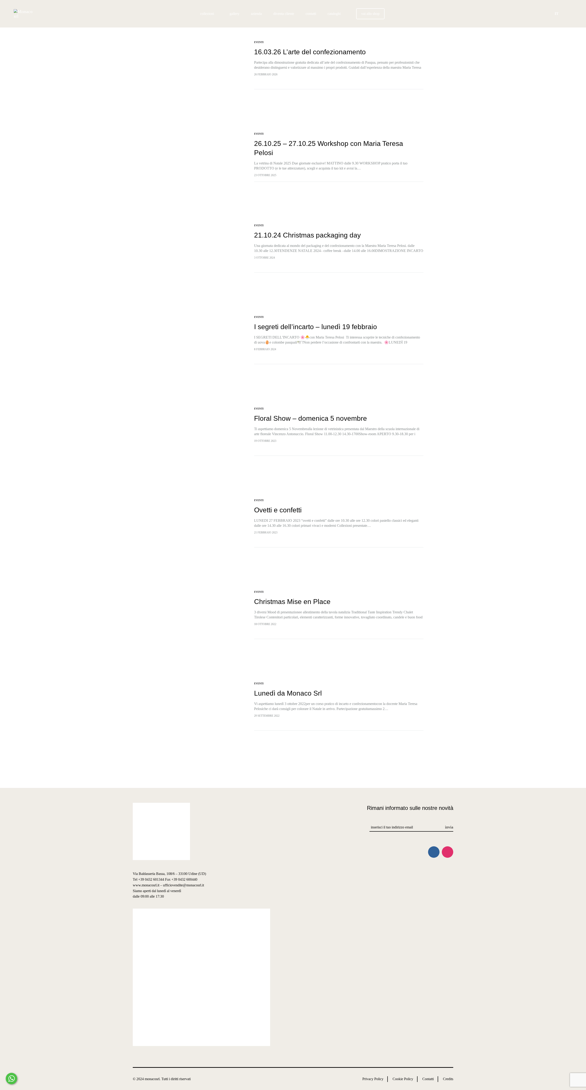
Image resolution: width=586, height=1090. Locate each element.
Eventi (258, 42)
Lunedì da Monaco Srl (288, 693)
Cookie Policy (403, 1079)
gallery (234, 14)
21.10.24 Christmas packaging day (307, 235)
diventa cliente (283, 14)
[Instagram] (447, 852)
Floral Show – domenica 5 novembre (310, 418)
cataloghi (334, 14)
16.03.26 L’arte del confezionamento (310, 52)
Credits (448, 1079)
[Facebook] (434, 852)
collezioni (207, 14)
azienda (256, 14)
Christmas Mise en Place (292, 601)
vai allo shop (370, 14)
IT (557, 14)
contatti (311, 14)
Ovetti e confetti (278, 510)
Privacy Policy (372, 1079)
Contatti (428, 1079)
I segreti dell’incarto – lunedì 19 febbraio (315, 327)
